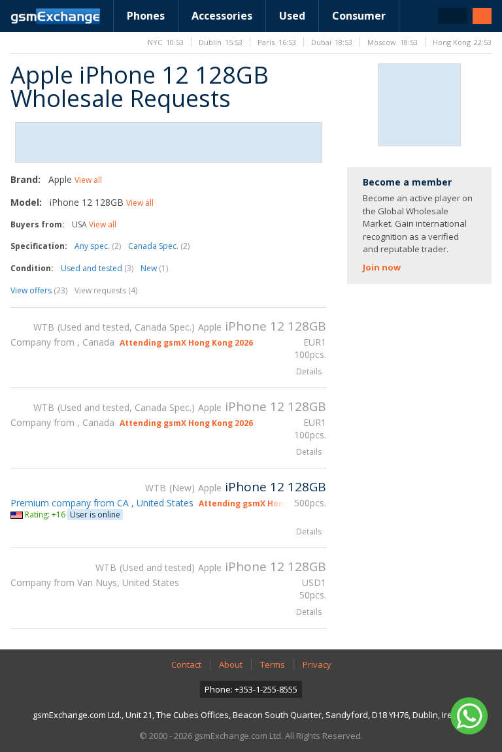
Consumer (359, 15)
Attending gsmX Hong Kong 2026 (186, 342)
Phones (146, 15)
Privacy (317, 664)
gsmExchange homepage (55, 16)
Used (292, 15)
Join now (382, 267)
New (154, 268)
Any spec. (98, 246)
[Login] (482, 16)
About (231, 664)
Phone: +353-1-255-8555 (251, 689)
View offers (38, 290)
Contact (186, 664)
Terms (272, 664)
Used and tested (97, 268)
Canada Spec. (159, 246)
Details (309, 371)
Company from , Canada (62, 342)
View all (88, 180)
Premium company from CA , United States (101, 503)
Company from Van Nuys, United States (94, 582)
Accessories (222, 15)
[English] (452, 16)
